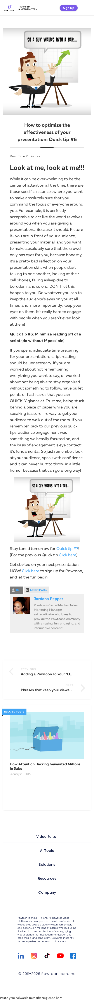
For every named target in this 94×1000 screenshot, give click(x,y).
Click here (67, 555)
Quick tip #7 (67, 548)
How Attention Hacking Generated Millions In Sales (45, 766)
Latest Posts (38, 590)
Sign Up (68, 8)
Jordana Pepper (48, 598)
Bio (18, 590)
